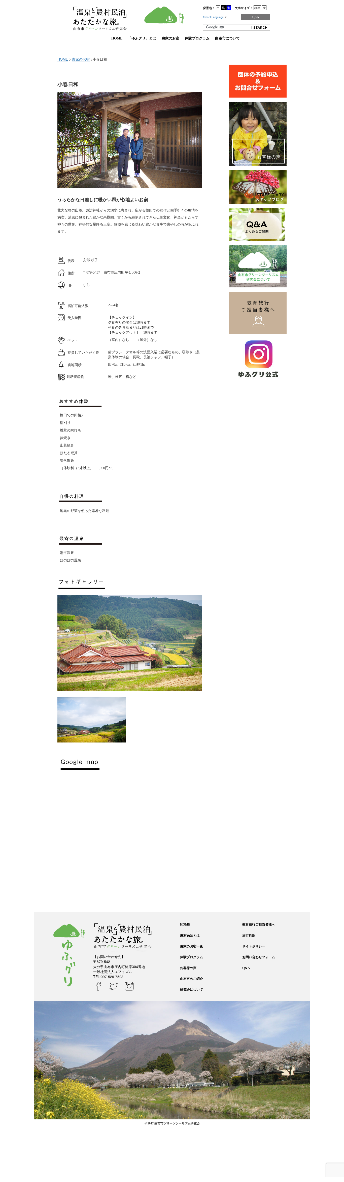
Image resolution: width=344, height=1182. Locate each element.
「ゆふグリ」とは (142, 38)
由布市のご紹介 (191, 979)
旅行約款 (248, 935)
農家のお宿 (170, 38)
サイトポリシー (253, 946)
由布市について (227, 38)
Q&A (255, 17)
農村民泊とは (190, 935)
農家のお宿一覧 (191, 946)
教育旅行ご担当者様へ (258, 924)
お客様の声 (188, 968)
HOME (116, 38)
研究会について (191, 989)
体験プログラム (197, 38)
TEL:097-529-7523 (108, 976)
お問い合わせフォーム (258, 957)
